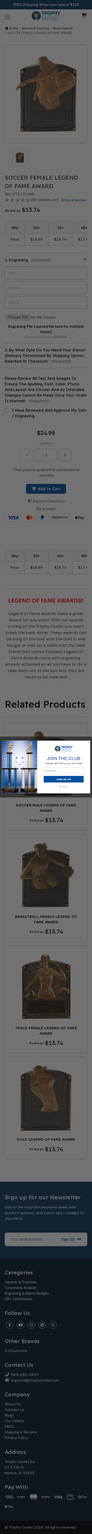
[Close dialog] (88, 742)
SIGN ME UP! (63, 779)
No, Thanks (63, 786)
